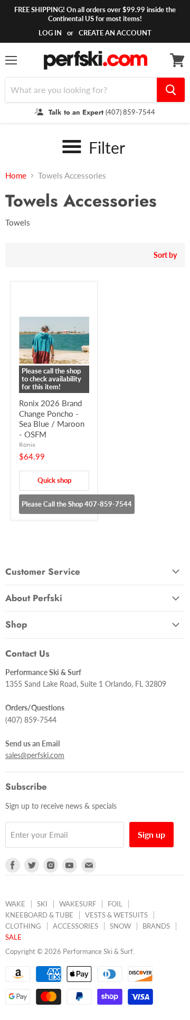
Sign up (151, 834)
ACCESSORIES (75, 926)
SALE (13, 937)
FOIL (115, 904)
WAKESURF (77, 904)
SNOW (120, 926)
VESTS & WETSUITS (116, 915)
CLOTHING (23, 926)
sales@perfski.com (34, 755)
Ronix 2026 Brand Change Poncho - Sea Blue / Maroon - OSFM (51, 418)
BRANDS (156, 926)
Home (15, 175)
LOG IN (50, 33)
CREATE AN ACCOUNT (115, 33)
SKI (42, 904)
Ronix (27, 444)
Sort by (165, 255)
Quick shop (54, 480)
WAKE (15, 904)
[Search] (171, 90)
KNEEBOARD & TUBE (39, 915)
